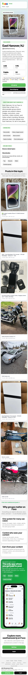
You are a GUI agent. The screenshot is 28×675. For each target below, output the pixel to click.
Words (21, 664)
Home (3, 6)
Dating (14, 662)
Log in (7, 6)
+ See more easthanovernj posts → (10, 502)
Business (19, 662)
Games (17, 664)
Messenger (8, 662)
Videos (24, 662)
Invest (11, 660)
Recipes (13, 664)
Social (3, 662)
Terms (15, 660)
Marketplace (8, 664)
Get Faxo (14, 647)
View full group (14, 89)
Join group (14, 85)
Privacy (20, 660)
